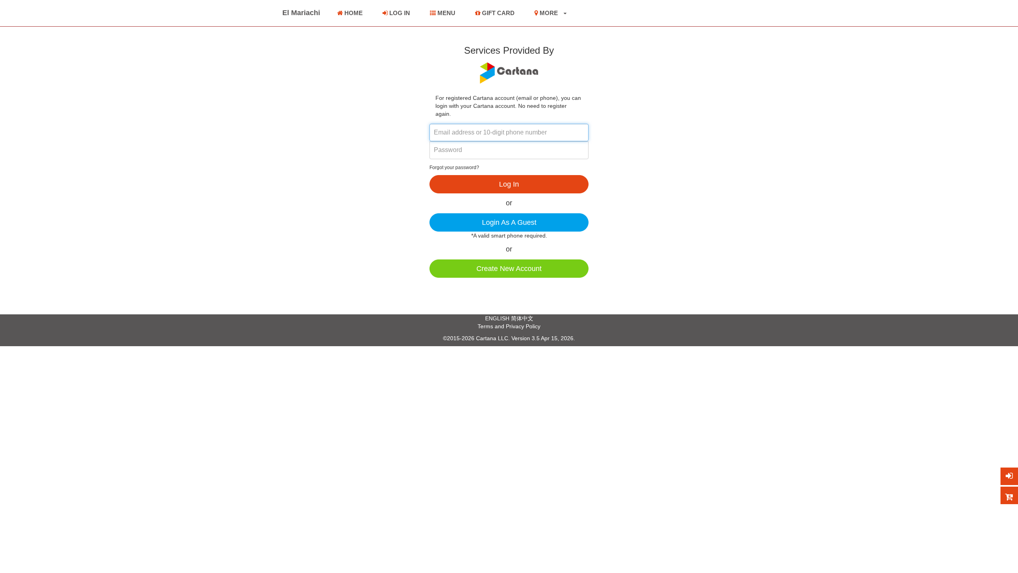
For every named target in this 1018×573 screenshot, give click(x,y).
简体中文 (522, 318)
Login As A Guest (509, 222)
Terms (485, 326)
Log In (509, 184)
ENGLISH (497, 318)
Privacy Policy (523, 326)
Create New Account (509, 269)
